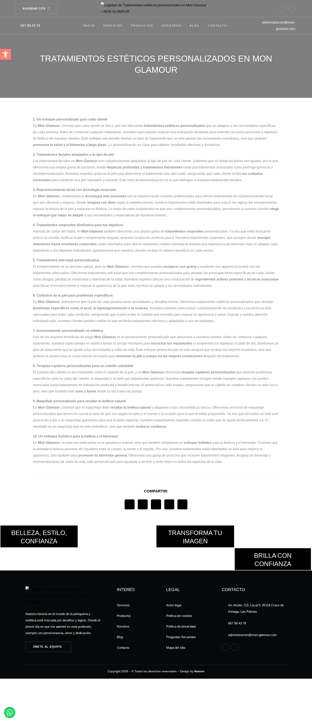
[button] (130, 504)
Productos (142, 25)
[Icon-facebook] (282, 8)
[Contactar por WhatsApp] (9, 712)
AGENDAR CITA (34, 8)
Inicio (89, 25)
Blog (194, 25)
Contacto (217, 25)
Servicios (113, 25)
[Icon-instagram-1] (291, 8)
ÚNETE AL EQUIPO (47, 646)
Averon (199, 671)
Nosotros (171, 25)
